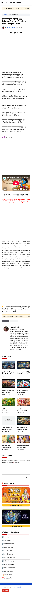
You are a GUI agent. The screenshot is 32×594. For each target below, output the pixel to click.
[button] (2, 2)
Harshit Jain (15, 327)
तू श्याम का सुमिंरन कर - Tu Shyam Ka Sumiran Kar (7, 428)
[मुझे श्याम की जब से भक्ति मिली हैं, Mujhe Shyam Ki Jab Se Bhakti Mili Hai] (8, 383)
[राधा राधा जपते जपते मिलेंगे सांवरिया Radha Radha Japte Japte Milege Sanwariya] (23, 365)
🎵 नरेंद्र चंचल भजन (8, 561)
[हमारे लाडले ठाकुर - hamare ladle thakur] (8, 439)
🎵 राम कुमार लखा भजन (8, 558)
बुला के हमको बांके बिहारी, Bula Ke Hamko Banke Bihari (7, 373)
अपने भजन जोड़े (17, 587)
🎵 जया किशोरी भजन (8, 554)
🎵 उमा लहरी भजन (7, 551)
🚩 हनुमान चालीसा (7, 578)
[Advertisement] (16, 53)
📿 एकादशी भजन (7, 575)
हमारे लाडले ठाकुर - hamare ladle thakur (6, 447)
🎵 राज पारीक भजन (7, 571)
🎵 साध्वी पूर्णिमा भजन (8, 565)
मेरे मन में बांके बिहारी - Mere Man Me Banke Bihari (22, 391)
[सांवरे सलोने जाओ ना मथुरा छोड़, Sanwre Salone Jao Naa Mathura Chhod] (23, 420)
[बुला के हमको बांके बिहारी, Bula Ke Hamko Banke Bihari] (8, 365)
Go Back (5, 478)
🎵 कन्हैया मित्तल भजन (8, 541)
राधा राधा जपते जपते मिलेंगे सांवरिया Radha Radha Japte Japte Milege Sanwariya (23, 373)
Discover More (25, 478)
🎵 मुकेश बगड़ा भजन (7, 547)
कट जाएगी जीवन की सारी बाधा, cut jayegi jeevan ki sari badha (23, 447)
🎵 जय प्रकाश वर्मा (7, 537)
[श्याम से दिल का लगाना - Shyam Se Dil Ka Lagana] (23, 402)
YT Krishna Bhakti (13, 2)
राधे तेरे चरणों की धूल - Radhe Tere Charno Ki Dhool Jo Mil (7, 410)
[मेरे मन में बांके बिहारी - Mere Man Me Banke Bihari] (23, 383)
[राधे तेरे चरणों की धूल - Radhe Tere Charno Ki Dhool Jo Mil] (8, 402)
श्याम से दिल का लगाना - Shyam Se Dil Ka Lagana (23, 410)
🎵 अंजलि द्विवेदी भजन (8, 544)
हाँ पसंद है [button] (5, 591)
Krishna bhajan (13, 15)
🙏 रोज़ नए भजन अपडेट (26, 8)
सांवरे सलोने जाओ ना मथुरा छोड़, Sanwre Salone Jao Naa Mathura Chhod (22, 428)
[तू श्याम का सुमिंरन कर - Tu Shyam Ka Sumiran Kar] (8, 420)
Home (5, 15)
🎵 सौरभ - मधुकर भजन (8, 568)
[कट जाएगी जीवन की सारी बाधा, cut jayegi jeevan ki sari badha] (23, 439)
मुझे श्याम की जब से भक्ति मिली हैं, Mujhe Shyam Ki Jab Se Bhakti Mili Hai (8, 391)
